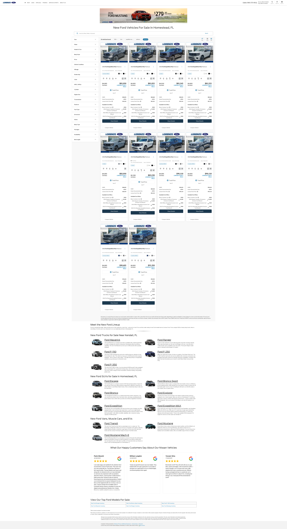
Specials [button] (38, 2)
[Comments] (123, 79)
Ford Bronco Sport (168, 381)
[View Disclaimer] (116, 78)
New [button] (28, 2)
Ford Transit (111, 423)
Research (141, 523)
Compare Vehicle (109, 127)
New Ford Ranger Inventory (133, 506)
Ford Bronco (111, 393)
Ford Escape (111, 381)
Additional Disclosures (126, 523)
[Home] (25, 2)
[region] (114, 107)
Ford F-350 (110, 364)
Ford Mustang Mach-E (116, 435)
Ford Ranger (164, 340)
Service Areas (135, 523)
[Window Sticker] (125, 79)
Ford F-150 (110, 351)
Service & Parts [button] (53, 2)
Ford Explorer (165, 393)
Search (206, 33)
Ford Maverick (112, 340)
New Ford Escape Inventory (97, 503)
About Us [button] (63, 2)
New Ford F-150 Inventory (168, 503)
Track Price (115, 90)
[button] (21, 16)
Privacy (119, 523)
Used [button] (32, 2)
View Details (114, 121)
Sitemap (115, 523)
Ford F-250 (164, 351)
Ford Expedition (113, 405)
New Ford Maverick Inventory (98, 506)
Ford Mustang (165, 423)
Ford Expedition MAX (169, 405)
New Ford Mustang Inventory (169, 506)
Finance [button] (45, 2)
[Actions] (125, 66)
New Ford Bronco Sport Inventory (134, 503)
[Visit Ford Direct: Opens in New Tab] (142, 525)
